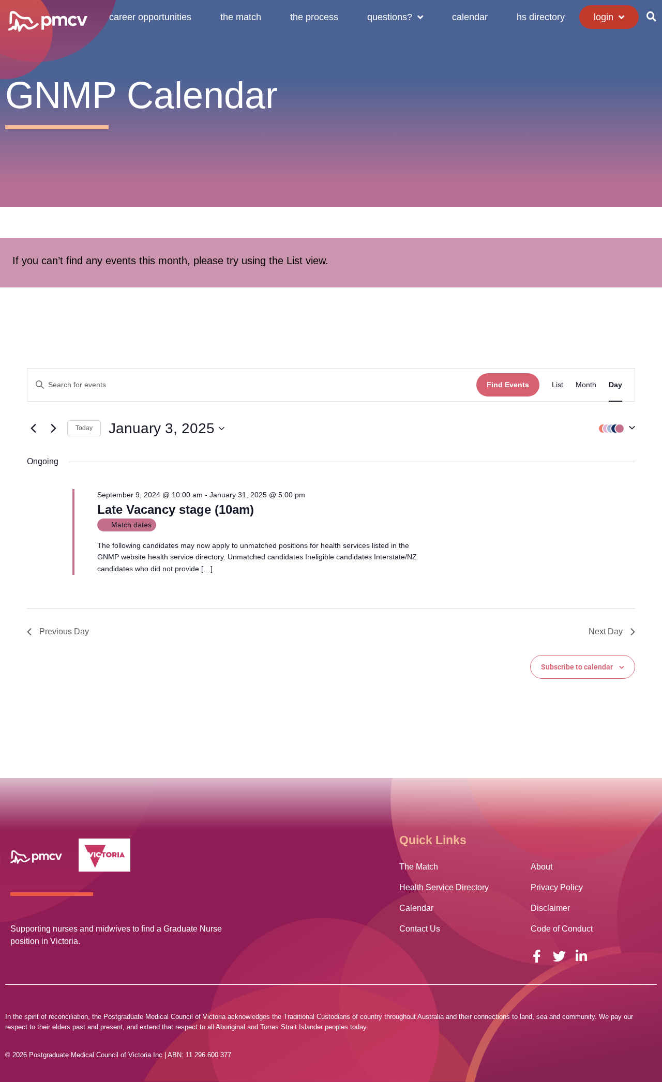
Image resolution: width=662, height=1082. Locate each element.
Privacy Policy (557, 887)
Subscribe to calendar (577, 667)
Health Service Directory (444, 887)
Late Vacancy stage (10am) (175, 509)
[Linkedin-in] (581, 956)
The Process (314, 17)
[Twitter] (559, 956)
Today (84, 428)
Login (603, 17)
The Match (240, 17)
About (541, 866)
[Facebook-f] (537, 956)
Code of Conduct (562, 928)
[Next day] (53, 428)
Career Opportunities (150, 17)
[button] (651, 16)
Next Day (606, 631)
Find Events (508, 384)
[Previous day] (33, 428)
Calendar (470, 17)
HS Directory (541, 17)
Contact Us (419, 928)
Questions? (389, 17)
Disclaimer (550, 908)
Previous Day (64, 631)
